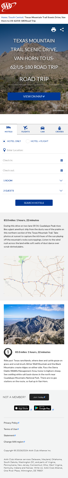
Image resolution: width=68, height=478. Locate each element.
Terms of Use (10, 429)
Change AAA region (13, 441)
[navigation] (34, 7)
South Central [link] (16, 17)
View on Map (32, 96)
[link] (54, 29)
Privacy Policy (11, 423)
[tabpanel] (34, 173)
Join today (38, 397)
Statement (9, 435)
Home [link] (4, 17)
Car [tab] (42, 131)
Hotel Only (14, 141)
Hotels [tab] (8, 131)
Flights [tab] (26, 131)
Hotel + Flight (39, 141)
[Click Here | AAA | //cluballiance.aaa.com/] (8, 10)
